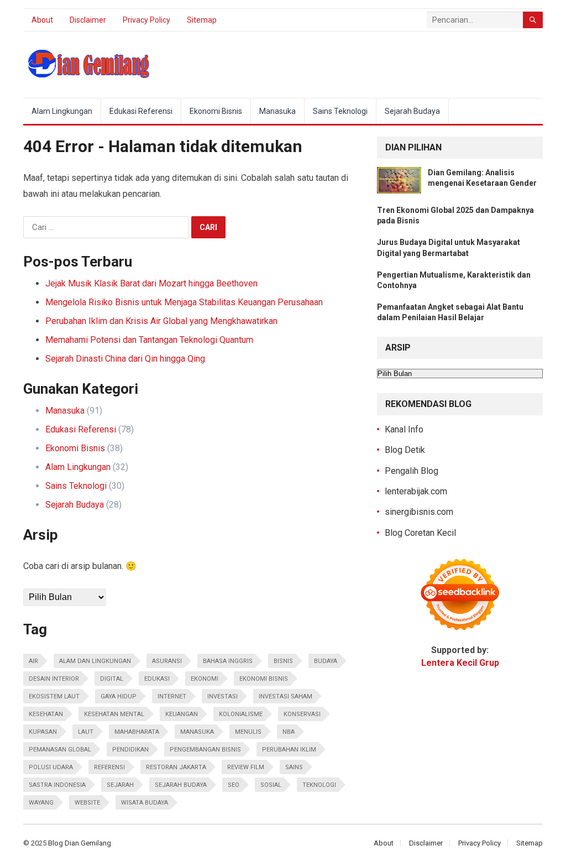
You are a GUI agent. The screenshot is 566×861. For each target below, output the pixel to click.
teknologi (319, 785)
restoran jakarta (176, 767)
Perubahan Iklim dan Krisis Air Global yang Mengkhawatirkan (161, 321)
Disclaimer (88, 19)
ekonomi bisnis (263, 678)
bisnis (283, 661)
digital (111, 678)
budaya (325, 661)
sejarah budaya (181, 785)
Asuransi (167, 661)
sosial (270, 785)
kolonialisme (241, 714)
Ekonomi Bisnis (216, 111)
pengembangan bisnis (205, 749)
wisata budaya (144, 802)
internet (172, 696)
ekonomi (204, 678)
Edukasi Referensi (140, 111)
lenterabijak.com (416, 491)
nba (288, 731)
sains (294, 767)
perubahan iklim (289, 749)
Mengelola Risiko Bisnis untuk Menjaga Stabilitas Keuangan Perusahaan (184, 302)
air (33, 661)
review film (245, 767)
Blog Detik (405, 450)
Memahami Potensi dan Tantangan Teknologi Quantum (149, 340)
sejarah (120, 785)
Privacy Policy (146, 19)
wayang (41, 802)
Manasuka (277, 111)
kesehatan (46, 714)
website (87, 802)
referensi (109, 767)
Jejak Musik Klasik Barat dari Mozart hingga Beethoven (151, 283)
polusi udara (51, 767)
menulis (248, 731)
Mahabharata (136, 731)
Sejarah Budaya (412, 111)
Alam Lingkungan (62, 111)
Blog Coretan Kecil (420, 533)
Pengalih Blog (411, 471)
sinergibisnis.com (419, 512)
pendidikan (130, 749)
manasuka (197, 731)
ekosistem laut (54, 696)
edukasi (157, 678)
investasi (222, 696)
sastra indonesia (57, 785)
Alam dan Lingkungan (95, 661)
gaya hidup (119, 696)
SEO (233, 785)
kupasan (43, 731)
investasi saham (285, 696)
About (42, 19)
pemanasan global (60, 749)
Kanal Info (404, 429)
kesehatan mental (114, 714)
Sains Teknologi (340, 111)
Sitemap (202, 19)
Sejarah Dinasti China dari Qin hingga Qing (125, 358)
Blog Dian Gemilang (79, 843)
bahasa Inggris (228, 661)
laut (85, 731)
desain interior (54, 678)
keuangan (181, 714)
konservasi (302, 714)
